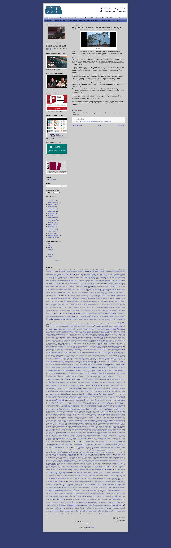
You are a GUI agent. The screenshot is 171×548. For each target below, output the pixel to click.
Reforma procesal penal (105, 469)
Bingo (66, 293)
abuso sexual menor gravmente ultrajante (98, 274)
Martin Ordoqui (112, 429)
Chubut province (65, 305)
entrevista (84, 341)
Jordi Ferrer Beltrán (114, 383)
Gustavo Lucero (105, 361)
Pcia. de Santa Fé (52, 233)
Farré (95, 347)
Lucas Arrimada (79, 415)
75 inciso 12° (88, 269)
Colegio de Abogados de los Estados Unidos (106, 308)
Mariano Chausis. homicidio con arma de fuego (101, 426)
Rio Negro (53, 475)
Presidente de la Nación (70, 461)
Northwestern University (73, 442)
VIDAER (57, 508)
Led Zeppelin (93, 406)
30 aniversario (77, 269)
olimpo (58, 444)
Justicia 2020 (112, 402)
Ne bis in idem (49, 439)
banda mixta (53, 292)
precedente (90, 460)
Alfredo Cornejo (105, 281)
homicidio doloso (86, 370)
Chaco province (84, 304)
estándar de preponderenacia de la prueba (74, 344)
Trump (102, 497)
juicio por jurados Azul (79, 394)
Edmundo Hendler (100, 337)
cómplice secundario (120, 310)
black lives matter (72, 293)
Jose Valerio (71, 390)
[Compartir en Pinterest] (83, 119)
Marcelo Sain (93, 421)
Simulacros (82, 20)
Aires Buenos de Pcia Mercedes (72, 278)
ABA (98, 269)
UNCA (74, 499)
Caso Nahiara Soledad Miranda (86, 301)
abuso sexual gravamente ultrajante (54, 274)
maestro (75, 418)
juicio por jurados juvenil (53, 396)
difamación (61, 334)
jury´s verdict (87, 402)
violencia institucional (67, 510)
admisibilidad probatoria (116, 275)
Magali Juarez (86, 418)
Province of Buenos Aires (93, 464)
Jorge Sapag (108, 386)
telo (47, 491)
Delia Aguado (89, 329)
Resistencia (90, 472)
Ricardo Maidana (86, 473)
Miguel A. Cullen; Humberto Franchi (103, 435)
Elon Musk (61, 340)
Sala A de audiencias (119, 478)
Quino (104, 467)
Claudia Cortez (99, 307)
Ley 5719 (83, 411)
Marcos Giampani (119, 421)
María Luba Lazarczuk (92, 424)
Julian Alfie (56, 397)
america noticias (109, 283)
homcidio (104, 364)
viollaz (74, 510)
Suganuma (109, 489)
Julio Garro (114, 397)
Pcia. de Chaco (51, 206)
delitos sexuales (55, 331)
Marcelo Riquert (85, 421)
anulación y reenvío (56, 287)
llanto (82, 414)
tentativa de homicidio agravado (111, 491)
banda (47, 292)
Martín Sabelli (49, 430)
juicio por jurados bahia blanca (93, 394)
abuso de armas (75, 271)
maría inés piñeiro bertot (60, 424)
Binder (62, 293)
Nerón (68, 439)
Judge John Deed (84, 391)
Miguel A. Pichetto (116, 435)
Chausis (104, 304)
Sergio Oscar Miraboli (101, 484)
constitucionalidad (60, 315)
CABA (66, 295)
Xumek (115, 511)
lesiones (60, 409)
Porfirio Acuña (59, 460)
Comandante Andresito (65, 310)
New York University (91, 439)
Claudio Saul (53, 308)
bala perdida (112, 290)
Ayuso (81, 290)
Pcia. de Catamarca (52, 204)
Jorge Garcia (49, 386)
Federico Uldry (69, 349)
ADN (124, 275)
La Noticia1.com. (103, 403)
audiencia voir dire (112, 289)
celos (84, 302)
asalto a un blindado (109, 287)
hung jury (87, 373)
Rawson (65, 469)
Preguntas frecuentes (92, 20)
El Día (102, 338)
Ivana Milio (80, 382)
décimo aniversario (53, 329)
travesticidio (72, 496)
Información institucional (51, 377)
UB (50, 499)
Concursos (98, 311)
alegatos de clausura (100, 280)
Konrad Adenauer (80, 403)
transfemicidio (55, 496)
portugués (66, 460)
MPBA (54, 438)
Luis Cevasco (122, 415)
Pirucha (92, 458)
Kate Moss (72, 403)
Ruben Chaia (76, 478)
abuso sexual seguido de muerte (118, 274)
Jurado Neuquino (79, 400)
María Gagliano (49, 424)
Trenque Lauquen (81, 496)
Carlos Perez (53, 299)
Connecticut (84, 313)
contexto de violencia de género (86, 315)
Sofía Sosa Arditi (97, 487)
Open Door (90, 444)
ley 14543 (66, 411)
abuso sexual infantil (68, 274)
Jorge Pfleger (72, 386)
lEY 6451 (89, 411)
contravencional (105, 315)
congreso (64, 313)
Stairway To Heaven (80, 489)
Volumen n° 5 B (116, 510)
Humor (81, 373)
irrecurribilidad (90, 380)
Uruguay (50, 256)
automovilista (50, 290)
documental (116, 334)
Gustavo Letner (96, 361)
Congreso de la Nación (73, 313)
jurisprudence (53, 402)
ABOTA (56, 271)
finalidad (49, 352)
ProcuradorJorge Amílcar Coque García (95, 463)
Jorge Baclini (64, 385)
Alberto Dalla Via (109, 278)
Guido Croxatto (49, 359)
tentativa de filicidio (84, 491)
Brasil (49, 243)
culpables (91, 325)
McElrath (69, 433)
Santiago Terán (59, 482)
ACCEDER (49, 49)
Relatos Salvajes (98, 470)
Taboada (83, 490)
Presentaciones (49, 461)
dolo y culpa (67, 335)
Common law (99, 310)
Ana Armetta (64, 284)
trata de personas (64, 496)
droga (119, 335)
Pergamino (79, 457)
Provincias (98, 466)
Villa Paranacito (96, 508)
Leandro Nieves (75, 406)
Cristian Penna (108, 321)
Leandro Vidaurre (84, 406)
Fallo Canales (76, 347)
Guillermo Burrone (67, 359)
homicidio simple (87, 372)
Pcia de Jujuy (116, 449)
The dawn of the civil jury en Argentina (87, 495)
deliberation (102, 329)
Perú (59, 458)
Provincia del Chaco (90, 466)
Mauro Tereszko (112, 432)
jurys (93, 402)
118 (71, 269)
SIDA (71, 485)
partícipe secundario (105, 447)
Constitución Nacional (50, 315)
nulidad (101, 442)
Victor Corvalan (84, 507)
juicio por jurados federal (120, 394)
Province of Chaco (104, 464)
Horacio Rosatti (59, 373)
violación (108, 508)
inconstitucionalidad (73, 376)
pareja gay (79, 447)
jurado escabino (111, 399)
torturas (123, 495)
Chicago (115, 304)
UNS (122, 502)
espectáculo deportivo (113, 343)
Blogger (92, 527)
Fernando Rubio (103, 350)
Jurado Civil (115, 20)
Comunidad (73, 311)
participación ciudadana (94, 447)
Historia (71, 364)
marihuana (62, 427)
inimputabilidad (89, 377)
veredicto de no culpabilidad (75, 505)
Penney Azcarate (71, 457)
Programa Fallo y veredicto (117, 463)
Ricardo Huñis (78, 473)
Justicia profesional (121, 402)
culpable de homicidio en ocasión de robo (60, 325)
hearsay (70, 362)
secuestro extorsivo (52, 484)
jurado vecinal (95, 400)
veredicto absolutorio (50, 505)
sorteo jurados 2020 (70, 489)
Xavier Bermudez (83, 511)
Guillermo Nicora (86, 359)
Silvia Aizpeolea (99, 485)
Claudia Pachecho (116, 307)
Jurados (113, 400)
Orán (95, 444)
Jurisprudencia (48, 20)
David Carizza (91, 328)
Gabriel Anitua (68, 355)
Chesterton (110, 304)
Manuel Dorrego (82, 420)
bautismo (99, 292)
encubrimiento (120, 340)
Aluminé (68, 283)
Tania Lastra (115, 490)
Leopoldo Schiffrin (112, 408)
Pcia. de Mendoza (52, 220)
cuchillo (90, 323)
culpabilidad (114, 323)
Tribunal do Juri (62, 497)
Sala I (47, 479)
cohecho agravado (76, 308)
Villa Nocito (88, 508)
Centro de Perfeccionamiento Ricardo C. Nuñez (101, 302)
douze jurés (113, 335)
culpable (81, 121)
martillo (63, 429)
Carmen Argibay (85, 299)
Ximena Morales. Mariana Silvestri (105, 511)
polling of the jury (50, 460)
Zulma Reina (102, 513)
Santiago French (119, 481)
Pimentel (87, 458)
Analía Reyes (97, 284)
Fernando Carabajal (66, 350)
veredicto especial (98, 505)
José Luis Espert (106, 388)
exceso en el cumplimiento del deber (98, 346)
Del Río (83, 329)
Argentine (92, 287)
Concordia (92, 311)
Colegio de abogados (91, 308)
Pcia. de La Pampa (52, 217)
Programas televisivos (51, 464)
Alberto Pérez (49, 280)
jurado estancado (120, 399)
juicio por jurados (95, 393)
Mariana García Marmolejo (74, 426)
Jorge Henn (56, 386)
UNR (119, 502)
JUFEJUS (79, 393)
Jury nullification (79, 402)
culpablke (98, 325)
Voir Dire (103, 510)
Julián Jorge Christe (72, 397)
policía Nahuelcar (119, 458)
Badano (96, 290)
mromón (58, 438)
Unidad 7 (99, 499)
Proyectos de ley (106, 466)
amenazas (101, 283)
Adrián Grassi (80, 277)
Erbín (103, 341)
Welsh (61, 511)
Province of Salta (55, 466)
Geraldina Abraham (77, 356)
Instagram (108, 377)
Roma (123, 476)
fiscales (74, 352)
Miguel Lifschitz (73, 436)
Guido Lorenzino (57, 359)
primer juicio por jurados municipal (111, 461)
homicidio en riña (109, 370)
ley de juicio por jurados (104, 411)
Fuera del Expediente (120, 353)
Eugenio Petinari (109, 344)
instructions (121, 379)
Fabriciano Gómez (67, 347)
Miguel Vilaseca (81, 436)
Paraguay (50, 252)
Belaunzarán (114, 292)
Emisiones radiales (98, 340)
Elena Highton (54, 340)
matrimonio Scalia (77, 432)
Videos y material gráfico (81, 17)
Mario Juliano (108, 427)
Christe (59, 305)
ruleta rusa (98, 478)
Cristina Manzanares (65, 323)
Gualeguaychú (120, 358)
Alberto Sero (56, 280)
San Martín (115, 480)
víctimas (77, 507)
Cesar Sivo (61, 304)
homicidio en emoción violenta (97, 370)
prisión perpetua (56, 463)
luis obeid (86, 417)
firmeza (65, 352)
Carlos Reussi (61, 299)
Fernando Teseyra (112, 350)
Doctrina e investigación (66, 17)
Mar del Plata (109, 420)
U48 (47, 499)
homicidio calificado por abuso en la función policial (62, 369)
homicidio (110, 364)
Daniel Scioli (98, 326)
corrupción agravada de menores (106, 316)
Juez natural (107, 391)
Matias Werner (69, 432)
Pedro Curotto (104, 455)
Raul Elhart (54, 469)
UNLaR (103, 502)
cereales (119, 302)
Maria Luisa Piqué (103, 424)
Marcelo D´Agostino (60, 421)
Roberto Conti (74, 475)
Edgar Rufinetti (70, 337)
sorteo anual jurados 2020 (114, 487)
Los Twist (67, 415)
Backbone (91, 290)
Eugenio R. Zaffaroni (119, 344)
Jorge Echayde (120, 385)
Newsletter (98, 439)
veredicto (120, 504)
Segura (59, 484)
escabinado (113, 341)
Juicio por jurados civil (108, 394)
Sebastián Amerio (89, 482)
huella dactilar (67, 373)
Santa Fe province (101, 481)
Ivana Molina (87, 382)
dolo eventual (53, 335)
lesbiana (49, 409)
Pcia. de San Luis (52, 230)
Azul (78, 121)
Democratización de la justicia (66, 331)
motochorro (48, 438)
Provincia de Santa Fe (79, 466)
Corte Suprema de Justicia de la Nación (63, 319)
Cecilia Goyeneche (60, 302)
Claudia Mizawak (107, 307)
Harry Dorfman (64, 362)
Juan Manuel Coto (121, 390)
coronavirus (70, 316)
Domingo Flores (80, 335)
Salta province (63, 479)
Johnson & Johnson (104, 383)
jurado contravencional (89, 399)
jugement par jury (86, 393)
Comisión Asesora (75, 310)
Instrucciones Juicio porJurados (91, 379)
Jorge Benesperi (80, 385)
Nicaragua (50, 249)
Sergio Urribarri (118, 484)
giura (76, 358)
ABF (52, 271)
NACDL (75, 438)
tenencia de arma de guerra (56, 491)
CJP (87, 307)
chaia (91, 304)
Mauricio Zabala (103, 432)
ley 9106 (94, 411)
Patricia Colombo (54, 449)
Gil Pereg (120, 356)
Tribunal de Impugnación (51, 497)
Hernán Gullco (56, 364)
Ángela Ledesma (96, 286)
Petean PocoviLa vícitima (66, 458)
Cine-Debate (92, 305)
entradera (79, 341)
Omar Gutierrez (65, 444)
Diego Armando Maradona (85, 332)
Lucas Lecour (87, 415)
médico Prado (88, 433)
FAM (81, 347)
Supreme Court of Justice (72, 490)
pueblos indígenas (58, 467)
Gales (119, 355)
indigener (103, 376)
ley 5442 (77, 411)
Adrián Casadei (72, 277)
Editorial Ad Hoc (90, 337)
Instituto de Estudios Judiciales (118, 377)
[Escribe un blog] (78, 119)
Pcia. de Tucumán (52, 237)
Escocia (61, 343)
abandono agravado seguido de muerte (109, 269)
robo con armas (55, 476)
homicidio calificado (103, 367)
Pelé (49, 457)
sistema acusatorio (67, 487)
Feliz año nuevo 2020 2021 (104, 349)
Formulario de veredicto (112, 352)
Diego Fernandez (105, 332)
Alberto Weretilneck (65, 280)
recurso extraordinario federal (80, 469)
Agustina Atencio (108, 277)
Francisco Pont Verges (109, 353)
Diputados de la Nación (75, 334)
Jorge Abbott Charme (55, 385)
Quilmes (98, 467)
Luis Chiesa (50, 417)
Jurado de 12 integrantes (101, 399)
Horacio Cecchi (117, 371)
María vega (54, 426)
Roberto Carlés (67, 475)
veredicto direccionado (87, 505)
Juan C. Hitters (86, 390)
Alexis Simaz (97, 281)
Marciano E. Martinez (110, 421)
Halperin (57, 362)
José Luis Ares (98, 388)
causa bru (115, 301)
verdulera (114, 504)
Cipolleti (106, 305)
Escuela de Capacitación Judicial (99, 343)
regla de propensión (52, 470)
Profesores (107, 463)
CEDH (76, 302)
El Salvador (50, 247)
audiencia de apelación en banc (84, 289)
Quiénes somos (54, 17)
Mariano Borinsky (85, 426)
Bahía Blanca (103, 290)
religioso (105, 470)
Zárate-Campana (94, 513)
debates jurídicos (107, 328)
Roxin (71, 478)
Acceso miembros (56, 260)
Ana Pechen (77, 284)
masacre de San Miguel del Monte (93, 430)
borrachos (99, 293)
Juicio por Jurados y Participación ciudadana (80, 396)
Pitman (96, 458)
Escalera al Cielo (121, 341)
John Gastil (87, 383)
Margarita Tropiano (84, 423)
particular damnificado (115, 447)
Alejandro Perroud (69, 281)
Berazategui (120, 292)
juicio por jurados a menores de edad (65, 394)
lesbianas (55, 409)
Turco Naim (112, 497)
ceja (80, 302)
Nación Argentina (52, 200)
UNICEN (83, 499)
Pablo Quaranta (73, 445)
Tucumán (107, 497)
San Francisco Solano (90, 479)
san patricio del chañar (72, 481)
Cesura (67, 304)
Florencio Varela (97, 352)
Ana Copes (70, 284)
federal (115, 347)
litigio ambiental (62, 414)
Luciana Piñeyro (94, 415)
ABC (120, 269)
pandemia (55, 447)
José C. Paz (65, 388)
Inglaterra (69, 377)
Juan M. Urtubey (111, 390)
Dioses (67, 334)
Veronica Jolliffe (49, 507)
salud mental (70, 479)
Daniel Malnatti (82, 326)
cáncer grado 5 (51, 298)
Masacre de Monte (80, 430)
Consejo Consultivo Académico (94, 313)
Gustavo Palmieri (114, 361)
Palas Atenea (114, 445)
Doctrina (108, 334)
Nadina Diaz (92, 438)
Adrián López (87, 277)
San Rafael (80, 481)
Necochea (56, 439)
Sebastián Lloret (108, 482)
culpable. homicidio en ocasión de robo (79, 325)
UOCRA (56, 504)
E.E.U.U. (58, 337)
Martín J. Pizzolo (87, 429)
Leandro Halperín (66, 406)
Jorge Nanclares (63, 386)
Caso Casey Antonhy (64, 301)
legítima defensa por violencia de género (69, 408)
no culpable (76, 441)
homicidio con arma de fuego (118, 369)
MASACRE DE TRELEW (108, 430)
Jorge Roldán (80, 386)
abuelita (68, 271)
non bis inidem (116, 441)
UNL (99, 502)
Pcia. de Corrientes (52, 210)
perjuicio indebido (108, 457)
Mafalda (80, 418)
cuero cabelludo (97, 323)
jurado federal (51, 400)
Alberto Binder (92, 278)
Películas (53, 457)
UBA (54, 499)
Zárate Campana (85, 513)
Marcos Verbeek (66, 423)
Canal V (123, 296)
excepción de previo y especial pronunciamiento (78, 346)
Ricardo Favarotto (69, 473)
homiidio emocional (108, 371)
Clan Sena (92, 307)
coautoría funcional (67, 308)
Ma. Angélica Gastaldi (116, 417)
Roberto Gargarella (102, 475)
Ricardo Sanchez (105, 473)
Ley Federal (82, 412)
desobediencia (87, 121)
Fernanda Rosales (57, 350)
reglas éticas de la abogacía (87, 470)
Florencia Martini (89, 352)
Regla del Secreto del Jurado (64, 470)
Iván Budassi (73, 382)
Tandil (109, 490)
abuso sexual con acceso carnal (100, 271)
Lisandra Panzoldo (106, 412)
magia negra (93, 418)
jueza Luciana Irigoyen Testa (59, 393)
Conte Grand (75, 315)
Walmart (57, 511)
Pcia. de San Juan (52, 228)
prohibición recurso (63, 464)
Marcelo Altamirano (50, 421)
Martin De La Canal (79, 429)
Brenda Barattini (115, 293)
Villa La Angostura (75, 508)
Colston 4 (57, 310)
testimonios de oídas (54, 495)
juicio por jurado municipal (114, 393)
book (88, 293)
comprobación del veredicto (53, 311)
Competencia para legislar (109, 310)
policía (113, 458)
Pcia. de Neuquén (52, 222)
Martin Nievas (104, 429)
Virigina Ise (96, 510)
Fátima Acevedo (101, 347)
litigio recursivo (70, 414)
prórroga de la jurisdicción (81, 464)
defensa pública (62, 329)
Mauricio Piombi (95, 432)
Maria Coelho (92, 423)
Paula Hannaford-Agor (64, 449)
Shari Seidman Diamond (62, 485)
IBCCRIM (118, 373)
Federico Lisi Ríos (60, 349)
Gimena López (49, 358)
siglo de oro (85, 485)
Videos (62, 508)
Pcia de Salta (68, 451)
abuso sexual (85, 271)
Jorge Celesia (106, 385)
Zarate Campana (76, 513)
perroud (121, 457)
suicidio (114, 489)
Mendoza (54, 435)
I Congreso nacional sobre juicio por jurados (100, 373)
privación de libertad (66, 463)
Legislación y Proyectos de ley (97, 17)
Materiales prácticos (60, 20)
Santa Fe (94, 481)
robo (108, 475)
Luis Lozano (70, 417)
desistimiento (57, 332)
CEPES (113, 302)
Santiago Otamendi (50, 482)
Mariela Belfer (56, 427)
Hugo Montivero (75, 373)
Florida (104, 352)
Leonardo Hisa (91, 408)
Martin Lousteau (96, 429)
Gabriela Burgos (112, 355)
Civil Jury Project (68, 307)
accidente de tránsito (70, 275)
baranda (64, 292)
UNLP (108, 502)
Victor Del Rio (92, 507)
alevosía (85, 281)
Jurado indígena (60, 400)
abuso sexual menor (81, 274)
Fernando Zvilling (121, 350)
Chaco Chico (77, 304)
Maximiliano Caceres (55, 433)
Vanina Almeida (107, 504)
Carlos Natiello (117, 298)
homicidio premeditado (63, 371)
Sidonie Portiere (77, 485)
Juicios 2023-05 (119, 396)
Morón (121, 436)
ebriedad (63, 337)
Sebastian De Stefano (99, 482)
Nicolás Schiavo (49, 441)
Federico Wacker (77, 349)
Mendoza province (63, 435)
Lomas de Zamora (103, 414)
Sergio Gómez (83, 484)
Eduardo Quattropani (61, 338)
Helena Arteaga (120, 362)
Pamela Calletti (121, 445)
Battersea (93, 292)
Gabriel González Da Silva (85, 355)
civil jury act (60, 307)
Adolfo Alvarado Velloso (52, 277)
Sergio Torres (110, 484)
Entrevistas (90, 341)
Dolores (73, 335)
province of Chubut (114, 464)
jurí (48, 402)
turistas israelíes (120, 497)
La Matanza (94, 403)
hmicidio (82, 364)
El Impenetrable (109, 338)
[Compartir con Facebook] (81, 119)
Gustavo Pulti (122, 361)
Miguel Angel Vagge (58, 436)
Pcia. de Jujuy (51, 215)
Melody (102, 433)
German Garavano (104, 356)
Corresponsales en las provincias (90, 316)
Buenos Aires (53, 295)
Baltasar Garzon (119, 290)
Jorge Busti (88, 385)
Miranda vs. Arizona (115, 436)
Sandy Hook (87, 481)
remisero (110, 470)
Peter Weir (82, 458)
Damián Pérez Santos (118, 325)
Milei (87, 436)
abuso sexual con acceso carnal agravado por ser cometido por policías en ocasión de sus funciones (102, 272)
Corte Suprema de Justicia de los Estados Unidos (85, 319)
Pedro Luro (111, 455)
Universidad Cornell (113, 501)
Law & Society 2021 (105, 405)
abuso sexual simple (52, 275)
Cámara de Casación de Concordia (84, 295)
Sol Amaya (104, 487)
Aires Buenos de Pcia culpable (57, 278)
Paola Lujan (61, 447)
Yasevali (53, 513)
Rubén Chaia (83, 478)
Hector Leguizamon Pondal (102, 362)
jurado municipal (70, 400)
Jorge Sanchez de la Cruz (90, 386)
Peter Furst (75, 458)
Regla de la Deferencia (120, 469)
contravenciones (113, 315)
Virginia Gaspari (89, 510)
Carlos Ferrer (109, 298)
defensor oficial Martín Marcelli (73, 329)
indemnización (83, 376)
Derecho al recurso (109, 331)
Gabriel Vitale (104, 355)
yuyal (70, 513)
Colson (52, 310)
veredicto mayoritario (117, 505)
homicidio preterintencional (75, 371)
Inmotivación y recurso (99, 377)
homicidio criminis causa (54, 370)
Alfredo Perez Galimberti (58, 283)
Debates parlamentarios (119, 328)
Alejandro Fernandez (50, 281)
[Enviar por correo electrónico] (76, 119)
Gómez (87, 358)
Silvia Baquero (107, 485)
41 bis (83, 269)
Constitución (120, 313)
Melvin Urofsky (117, 433)
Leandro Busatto (57, 406)
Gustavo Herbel (87, 361)
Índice (89, 376)
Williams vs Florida (74, 511)
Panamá (50, 251)
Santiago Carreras (111, 481)
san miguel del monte (52, 481)
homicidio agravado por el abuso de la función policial (76, 365)
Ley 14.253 (59, 411)
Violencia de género (55, 510)
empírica (114, 340)
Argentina (85, 288)
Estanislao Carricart (89, 344)
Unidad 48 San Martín (91, 499)
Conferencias (55, 313)
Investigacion (49, 380)
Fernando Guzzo (76, 350)
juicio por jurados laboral (64, 396)
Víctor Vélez (107, 507)
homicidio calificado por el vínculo (81, 369)
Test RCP (110, 493)
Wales (52, 511)
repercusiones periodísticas (119, 470)
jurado (47, 399)
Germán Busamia (95, 356)
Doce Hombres (93, 334)
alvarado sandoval (75, 283)
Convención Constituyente (51, 316)
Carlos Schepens (68, 299)
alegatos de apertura (90, 280)
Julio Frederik (108, 397)
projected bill (71, 464)
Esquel (121, 343)
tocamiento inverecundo (101, 495)
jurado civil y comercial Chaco (76, 399)
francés (83, 353)
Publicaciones (49, 467)
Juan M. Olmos (102, 390)
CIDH (72, 305)
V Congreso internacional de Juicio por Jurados (76, 504)
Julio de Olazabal (100, 397)
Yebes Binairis (59, 513)
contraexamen (98, 315)
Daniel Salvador (90, 326)
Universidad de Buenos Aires (58, 502)
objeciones (111, 442)
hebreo (75, 362)
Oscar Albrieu (106, 444)
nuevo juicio (95, 442)
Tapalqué (121, 490)
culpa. (108, 323)
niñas (63, 441)
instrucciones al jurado (76, 379)
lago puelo (59, 405)
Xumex (119, 511)
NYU (106, 442)
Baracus (59, 292)
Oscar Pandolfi (113, 444)
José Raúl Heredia (56, 390)
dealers (101, 328)
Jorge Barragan (72, 385)
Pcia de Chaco (97, 449)
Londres (112, 414)
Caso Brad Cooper (55, 301)
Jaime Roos (118, 382)
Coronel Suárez (78, 316)
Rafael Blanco (115, 467)
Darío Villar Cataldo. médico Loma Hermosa (68, 328)
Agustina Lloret (116, 277)
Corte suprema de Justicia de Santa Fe (106, 319)
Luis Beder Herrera (112, 415)
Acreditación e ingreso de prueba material (91, 275)
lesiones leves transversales (96, 409)
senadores (77, 484)
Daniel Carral (49, 326)
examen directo (63, 346)
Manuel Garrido (91, 420)
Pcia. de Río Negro (52, 224)
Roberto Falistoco (92, 475)
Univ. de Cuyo (68, 501)
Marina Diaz (68, 427)
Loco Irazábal (87, 414)
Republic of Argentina (53, 472)
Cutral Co (111, 325)
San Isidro (99, 479)
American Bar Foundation (119, 283)
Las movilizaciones (71, 405)
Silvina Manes (122, 485)
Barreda (87, 292)
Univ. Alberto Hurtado (58, 501)
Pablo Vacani (98, 445)
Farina (91, 347)
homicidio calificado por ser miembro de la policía (100, 369)
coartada (59, 308)
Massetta (48, 432)
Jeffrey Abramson (79, 383)
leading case (49, 406)
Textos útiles (74, 495)
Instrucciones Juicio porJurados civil (108, 379)
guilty (93, 359)
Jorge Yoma (116, 386)
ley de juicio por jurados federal (71, 412)
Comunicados (64, 312)
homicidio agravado (120, 364)
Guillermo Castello (76, 359)
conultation (121, 315)
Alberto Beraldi (84, 278)
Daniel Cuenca (58, 326)
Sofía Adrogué (75, 487)
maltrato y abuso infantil (51, 420)
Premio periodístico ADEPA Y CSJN (115, 460)
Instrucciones (65, 379)
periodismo (100, 457)
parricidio (85, 447)
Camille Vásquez (86, 296)
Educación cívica (71, 338)
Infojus (122, 376)
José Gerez (83, 388)
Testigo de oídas (116, 493)
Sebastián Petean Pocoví (119, 482)
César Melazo (55, 304)
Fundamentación (59, 355)
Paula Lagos (73, 449)
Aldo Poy (82, 280)
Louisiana (72, 415)
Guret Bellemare (99, 359)
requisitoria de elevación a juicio (79, 472)
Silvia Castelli (114, 485)
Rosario (49, 478)
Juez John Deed (99, 391)
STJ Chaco (103, 489)
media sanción (75, 433)
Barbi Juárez (70, 292)
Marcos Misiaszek (49, 423)
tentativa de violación (81, 493)
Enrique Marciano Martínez (61, 341)
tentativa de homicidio (95, 492)
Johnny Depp (95, 383)
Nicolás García (120, 439)
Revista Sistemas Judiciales (117, 472)
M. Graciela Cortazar (106, 417)
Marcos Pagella (58, 423)
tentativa (65, 491)
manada (59, 420)
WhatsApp (67, 511)
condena (105, 311)
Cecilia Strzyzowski (70, 302)
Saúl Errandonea (74, 482)
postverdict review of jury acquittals (78, 460)
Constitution (68, 315)
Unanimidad (59, 499)
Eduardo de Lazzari (112, 337)
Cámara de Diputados (56, 296)
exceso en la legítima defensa (114, 346)
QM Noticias (91, 467)
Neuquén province (75, 439)
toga (109, 495)
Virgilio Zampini (81, 510)
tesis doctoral (99, 493)
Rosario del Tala (55, 478)
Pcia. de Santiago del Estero (54, 235)
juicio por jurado (104, 393)
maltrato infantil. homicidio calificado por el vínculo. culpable (110, 418)
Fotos (63, 353)
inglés (83, 377)
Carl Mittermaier (59, 298)
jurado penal (87, 400)
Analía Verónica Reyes (106, 284)
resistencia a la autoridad (105, 121)
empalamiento (108, 340)
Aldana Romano (74, 280)
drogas (123, 335)
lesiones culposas (68, 409)
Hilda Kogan (66, 364)
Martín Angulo (70, 429)
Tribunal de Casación (117, 496)
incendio (59, 376)
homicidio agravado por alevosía (55, 365)
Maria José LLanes (72, 424)
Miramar (107, 436)
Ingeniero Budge (61, 377)
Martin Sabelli (120, 429)
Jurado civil (53, 399)
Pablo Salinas (81, 445)
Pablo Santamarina (90, 445)
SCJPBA (82, 482)
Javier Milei (62, 383)
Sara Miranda (67, 482)
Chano (95, 304)
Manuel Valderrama (101, 420)
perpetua (116, 457)
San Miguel (122, 479)
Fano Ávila (86, 347)
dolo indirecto (60, 335)
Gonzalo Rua (101, 358)
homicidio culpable (67, 370)
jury (68, 402)
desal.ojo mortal (49, 332)
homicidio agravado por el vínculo (98, 366)
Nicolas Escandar (112, 439)
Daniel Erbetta (66, 326)
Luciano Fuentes (103, 415)
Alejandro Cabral (110, 280)
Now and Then (88, 442)
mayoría (63, 433)
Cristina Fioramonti (56, 323)
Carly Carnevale (77, 299)
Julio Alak (87, 397)
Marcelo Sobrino (101, 421)
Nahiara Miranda (100, 438)
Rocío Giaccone (64, 476)
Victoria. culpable (49, 508)
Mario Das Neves (92, 427)
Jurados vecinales (121, 400)
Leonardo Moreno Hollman (101, 408)
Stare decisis (88, 489)
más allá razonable (66, 430)
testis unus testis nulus (65, 495)
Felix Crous (85, 349)
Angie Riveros (105, 286)
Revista (108, 472)
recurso (70, 469)
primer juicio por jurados (97, 461)
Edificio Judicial (77, 337)
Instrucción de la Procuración (54, 379)
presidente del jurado (82, 461)
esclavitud (50, 343)
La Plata (110, 403)
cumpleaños (104, 325)
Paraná (73, 447)
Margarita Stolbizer (75, 423)
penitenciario (63, 457)
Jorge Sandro (101, 386)
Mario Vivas (57, 429)
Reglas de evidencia (75, 470)
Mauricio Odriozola (87, 432)
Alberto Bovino (101, 278)
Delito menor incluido (111, 329)
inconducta (65, 376)
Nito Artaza (68, 441)
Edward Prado (80, 338)
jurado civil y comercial (63, 399)
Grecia (114, 358)
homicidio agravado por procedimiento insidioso (61, 367)
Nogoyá (109, 441)
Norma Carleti (63, 442)
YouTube (65, 513)
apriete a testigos (77, 287)
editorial (84, 337)
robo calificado (114, 475)
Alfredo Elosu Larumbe (115, 281)
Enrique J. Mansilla (50, 341)
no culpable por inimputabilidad (90, 441)
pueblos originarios (68, 467)
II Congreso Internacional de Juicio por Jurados (76, 375)
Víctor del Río (100, 507)
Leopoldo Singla (121, 408)
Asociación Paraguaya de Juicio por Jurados (61, 289)
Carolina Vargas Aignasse (105, 299)
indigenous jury (110, 376)
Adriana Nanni (95, 277)
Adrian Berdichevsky (63, 277)
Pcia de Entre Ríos (107, 449)
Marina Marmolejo (76, 427)
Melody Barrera (109, 433)
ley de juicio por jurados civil (57, 412)
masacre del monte (119, 430)
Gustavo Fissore (67, 361)
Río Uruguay (59, 475)
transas (49, 496)
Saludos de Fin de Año (79, 479)
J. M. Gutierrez (102, 382)
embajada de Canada (87, 340)
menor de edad (72, 435)
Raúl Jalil (60, 469)
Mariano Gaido (116, 426)
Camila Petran (78, 296)
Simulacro (50, 487)
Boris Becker (93, 293)
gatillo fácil (55, 356)
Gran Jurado (108, 358)
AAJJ (94, 269)
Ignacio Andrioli (53, 375)
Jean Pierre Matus (70, 383)
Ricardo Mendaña (96, 473)
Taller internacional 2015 (92, 490)
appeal (70, 287)
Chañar (99, 304)
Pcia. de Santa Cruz (52, 231)
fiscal (70, 352)
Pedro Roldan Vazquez (120, 455)
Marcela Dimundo (119, 420)
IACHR (113, 373)
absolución (62, 271)
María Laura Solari (82, 424)
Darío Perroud (55, 328)
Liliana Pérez (97, 412)
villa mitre (82, 508)
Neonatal (64, 439)
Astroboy (74, 289)
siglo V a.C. (91, 485)
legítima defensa (118, 406)
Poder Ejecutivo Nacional (105, 458)
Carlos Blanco (83, 298)
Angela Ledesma (87, 286)
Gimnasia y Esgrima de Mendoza (61, 358)
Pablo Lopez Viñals (56, 445)
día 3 (77, 332)
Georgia (70, 356)
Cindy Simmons (85, 305)
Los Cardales (54, 415)
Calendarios (72, 295)
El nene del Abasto (118, 338)
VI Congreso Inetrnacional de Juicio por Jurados (64, 507)
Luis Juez (64, 417)
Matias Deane (55, 432)
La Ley (87, 403)
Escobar (55, 343)
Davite (96, 328)
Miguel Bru (66, 436)
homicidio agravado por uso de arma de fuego (84, 367)
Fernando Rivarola (94, 350)
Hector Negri (112, 362)
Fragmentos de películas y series (73, 353)
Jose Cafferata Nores (74, 388)
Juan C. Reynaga (94, 390)
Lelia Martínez (83, 408)
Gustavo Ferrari (58, 361)
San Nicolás (62, 481)
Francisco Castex (90, 353)
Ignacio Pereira (61, 375)
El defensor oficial (95, 338)
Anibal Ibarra (120, 286)
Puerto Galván (77, 467)
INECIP (116, 376)
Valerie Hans (98, 504)
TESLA (104, 493)
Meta (84, 435)
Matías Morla (62, 432)
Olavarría (53, 444)
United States (49, 501)
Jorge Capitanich (96, 385)
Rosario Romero (64, 478)
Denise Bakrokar (79, 331)
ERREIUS (108, 341)
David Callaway (83, 328)
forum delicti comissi (56, 353)
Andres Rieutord (63, 286)
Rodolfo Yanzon (81, 476)
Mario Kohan (117, 427)
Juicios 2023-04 (111, 396)
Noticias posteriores (77, 125)
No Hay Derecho (102, 441)
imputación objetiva (52, 376)
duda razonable (51, 337)
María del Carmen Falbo (118, 423)
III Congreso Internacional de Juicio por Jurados (98, 375)
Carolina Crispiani (95, 299)
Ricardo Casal (59, 474)
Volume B (109, 510)
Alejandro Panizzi (60, 281)
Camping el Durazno (97, 297)
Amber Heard (94, 283)
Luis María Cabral (79, 417)
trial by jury (97, 496)
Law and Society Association (117, 405)
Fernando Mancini (85, 350)
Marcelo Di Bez (77, 421)
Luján (98, 417)
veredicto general (107, 505)
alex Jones (91, 281)
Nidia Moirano (57, 441)
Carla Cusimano (67, 298)
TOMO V (113, 495)
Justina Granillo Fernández (53, 403)
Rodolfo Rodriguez (73, 476)
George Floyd (63, 356)
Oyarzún (48, 445)
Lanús (64, 405)
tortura (118, 495)
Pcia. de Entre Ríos (52, 213)
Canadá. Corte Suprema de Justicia (112, 296)
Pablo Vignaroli (106, 445)
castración (97, 301)
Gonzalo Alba (93, 358)
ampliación (57, 284)
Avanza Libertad (68, 290)
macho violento (58, 418)
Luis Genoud (57, 417)
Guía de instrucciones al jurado (115, 17)
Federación (109, 347)
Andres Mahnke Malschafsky (52, 286)
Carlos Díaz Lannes (101, 298)
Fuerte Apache (51, 355)
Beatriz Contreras (106, 292)
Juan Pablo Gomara (70, 391)
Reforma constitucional (92, 469)
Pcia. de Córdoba (52, 211)
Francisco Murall (98, 353)
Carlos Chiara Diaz (91, 298)
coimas (83, 308)
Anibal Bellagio (113, 286)
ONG (85, 444)
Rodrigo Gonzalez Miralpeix (107, 476)
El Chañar (88, 338)
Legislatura (110, 406)
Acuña (103, 275)
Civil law (83, 307)
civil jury (54, 307)
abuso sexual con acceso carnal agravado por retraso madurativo (66, 272)
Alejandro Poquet (78, 281)
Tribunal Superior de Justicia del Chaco (75, 497)
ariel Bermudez (99, 287)
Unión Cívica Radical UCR (118, 499)
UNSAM (48, 504)
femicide (113, 349)
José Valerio (78, 390)
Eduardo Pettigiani (51, 338)
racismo (108, 467)
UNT (52, 504)
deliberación (96, 329)
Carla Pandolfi (75, 298)
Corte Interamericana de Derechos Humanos (91, 318)
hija (61, 364)
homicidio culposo (77, 370)
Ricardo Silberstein (115, 473)
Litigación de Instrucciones (51, 414)
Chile (49, 245)
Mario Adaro (83, 427)
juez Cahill (92, 391)
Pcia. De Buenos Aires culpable (116, 451)
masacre (73, 430)
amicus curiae (51, 284)
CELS (88, 302)
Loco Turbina (94, 414)
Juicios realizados (72, 20)
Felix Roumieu (93, 349)
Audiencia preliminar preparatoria (100, 289)
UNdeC (78, 499)
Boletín (79, 293)
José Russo (64, 390)
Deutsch (72, 332)
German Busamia (86, 356)
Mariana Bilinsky (62, 426)
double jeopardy (105, 335)
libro (92, 412)
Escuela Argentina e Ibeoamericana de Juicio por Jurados (77, 343)
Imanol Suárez (114, 375)
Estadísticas (49, 344)
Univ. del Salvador (77, 501)
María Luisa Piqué (113, 424)
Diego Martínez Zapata (115, 332)
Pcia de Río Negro (58, 451)
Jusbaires (97, 402)
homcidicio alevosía (97, 364)
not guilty (81, 442)
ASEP (116, 287)
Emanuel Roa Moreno (76, 340)
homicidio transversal (98, 371)
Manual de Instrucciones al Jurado (70, 420)
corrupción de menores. (120, 316)
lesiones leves (85, 409)
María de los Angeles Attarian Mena (104, 423)
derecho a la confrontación (97, 331)
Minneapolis (101, 436)
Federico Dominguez (50, 349)
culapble (103, 323)
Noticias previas (120, 125)
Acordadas (78, 275)
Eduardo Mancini (121, 337)
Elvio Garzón (67, 340)
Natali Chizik (120, 438)
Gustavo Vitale (51, 362)
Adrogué (101, 277)
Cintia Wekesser (100, 305)
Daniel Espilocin (74, 326)
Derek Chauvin (120, 331)
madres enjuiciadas (67, 418)
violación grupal (116, 508)
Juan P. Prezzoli (61, 391)
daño (111, 326)
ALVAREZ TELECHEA (85, 283)
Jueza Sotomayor (71, 393)
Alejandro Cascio (119, 280)
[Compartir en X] (80, 119)
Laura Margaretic (88, 405)
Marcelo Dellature (68, 421)
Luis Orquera (92, 417)
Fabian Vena (59, 347)
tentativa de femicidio (73, 491)
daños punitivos (117, 326)
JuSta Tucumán (105, 402)
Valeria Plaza (90, 504)
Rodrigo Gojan (97, 476)
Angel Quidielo (79, 286)
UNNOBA (114, 502)
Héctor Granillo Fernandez (86, 362)
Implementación (121, 375)
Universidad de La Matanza (72, 502)
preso (89, 461)
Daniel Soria (105, 326)
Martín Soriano (57, 430)
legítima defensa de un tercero (52, 408)
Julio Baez (93, 397)
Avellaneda (75, 290)
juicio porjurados (94, 396)
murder (63, 438)
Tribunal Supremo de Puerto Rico (92, 497)
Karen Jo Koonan (64, 403)
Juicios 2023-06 (49, 397)
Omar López (72, 444)
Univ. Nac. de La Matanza (100, 501)
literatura (121, 412)
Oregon (99, 444)
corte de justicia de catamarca (54, 318)
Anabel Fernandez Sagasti (87, 284)
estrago (96, 344)
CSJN (86, 323)
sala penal (57, 479)
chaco (71, 304)
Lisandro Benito (115, 412)
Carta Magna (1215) (116, 299)
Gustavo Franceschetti (77, 361)
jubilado (77, 391)
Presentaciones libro (59, 461)
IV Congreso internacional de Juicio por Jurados (57, 382)
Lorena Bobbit (118, 414)
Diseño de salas (85, 334)
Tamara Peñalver (102, 490)
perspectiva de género (51, 458)
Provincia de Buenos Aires (67, 466)
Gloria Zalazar (81, 358)
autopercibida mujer (59, 290)
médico (81, 433)
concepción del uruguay (83, 311)
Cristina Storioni (75, 323)
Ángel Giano (71, 286)
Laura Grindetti (80, 405)
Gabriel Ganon (75, 355)
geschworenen (113, 356)
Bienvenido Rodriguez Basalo (52, 293)
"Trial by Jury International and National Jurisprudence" (57, 269)
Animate (48, 287)
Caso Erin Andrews (75, 301)
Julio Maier (121, 397)
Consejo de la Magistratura (109, 313)
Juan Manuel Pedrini (52, 391)
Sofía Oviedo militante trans (86, 487)
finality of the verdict (57, 352)
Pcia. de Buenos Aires (53, 202)
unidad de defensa (107, 499)
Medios (95, 433)
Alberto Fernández (119, 278)
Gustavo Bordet (108, 359)
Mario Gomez (100, 427)
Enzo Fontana (97, 341)
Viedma (67, 508)
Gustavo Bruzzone (119, 359)
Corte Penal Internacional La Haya (109, 318)
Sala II (51, 479)
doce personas (101, 334)
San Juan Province (107, 479)
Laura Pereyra (96, 405)
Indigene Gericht (95, 376)
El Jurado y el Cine (105, 20)
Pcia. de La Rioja (52, 219)
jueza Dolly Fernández (116, 391)
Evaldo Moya (49, 346)
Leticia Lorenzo (108, 409)
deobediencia (87, 331)
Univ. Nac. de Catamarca (88, 501)
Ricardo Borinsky (50, 473)
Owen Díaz (121, 444)
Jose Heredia (91, 388)
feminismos (48, 350)
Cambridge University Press (68, 296)
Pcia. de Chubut (51, 208)
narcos (114, 438)
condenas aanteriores (113, 311)
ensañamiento (72, 341)
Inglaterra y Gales (76, 377)
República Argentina (65, 472)
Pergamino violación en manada (90, 457)
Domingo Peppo (88, 335)
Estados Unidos (58, 344)
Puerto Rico (50, 254)
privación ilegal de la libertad (79, 463)
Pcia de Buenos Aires (95, 121)
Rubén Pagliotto (91, 478)
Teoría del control (90, 493)
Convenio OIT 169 (62, 316)
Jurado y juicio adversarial (104, 400)
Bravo (109, 293)
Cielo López (77, 305)
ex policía (56, 346)
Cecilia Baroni (122, 301)
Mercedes (79, 435)
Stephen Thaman (95, 489)
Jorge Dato (113, 385)
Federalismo (120, 347)
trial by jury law (106, 496)
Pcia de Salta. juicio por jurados (79, 451)
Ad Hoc (107, 275)
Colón (119, 308)
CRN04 (81, 323)
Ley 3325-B (71, 411)
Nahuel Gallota (108, 438)
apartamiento (64, 287)
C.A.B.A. (50, 199)
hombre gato (88, 364)
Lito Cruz (77, 414)
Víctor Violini (120, 507)
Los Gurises (60, 415)
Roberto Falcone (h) (83, 475)
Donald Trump (96, 335)
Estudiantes (101, 344)
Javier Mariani (56, 383)
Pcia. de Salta (51, 226)
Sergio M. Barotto (91, 484)
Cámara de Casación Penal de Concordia (101, 295)
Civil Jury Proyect (76, 307)
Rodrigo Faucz (90, 476)
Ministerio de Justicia (93, 436)
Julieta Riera (80, 397)
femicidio (119, 349)
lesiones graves (76, 409)
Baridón (76, 292)
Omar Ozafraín (79, 444)
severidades (51, 485)
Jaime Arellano (111, 382)
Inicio (46, 17)
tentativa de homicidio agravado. (68, 493)
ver (78, 114)
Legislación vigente (102, 406)
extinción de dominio (50, 347)
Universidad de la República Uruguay (88, 502)
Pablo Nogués (65, 445)
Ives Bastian (94, 382)
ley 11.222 (53, 411)
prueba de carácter (119, 466)
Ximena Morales (92, 511)
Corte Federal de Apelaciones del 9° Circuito (71, 318)
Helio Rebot (48, 364)
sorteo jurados (59, 489)
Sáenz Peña (110, 478)
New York (83, 439)
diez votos (55, 334)
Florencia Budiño (80, 352)
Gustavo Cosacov (50, 361)
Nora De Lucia (55, 442)
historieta (77, 364)
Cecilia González (51, 302)
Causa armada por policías (106, 301)
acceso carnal (61, 275)
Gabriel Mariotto (96, 355)
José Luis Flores (115, 388)
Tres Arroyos (90, 496)
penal (58, 457)
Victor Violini (114, 507)
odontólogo (117, 442)
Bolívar (83, 293)
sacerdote (104, 478)
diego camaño (96, 332)
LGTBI (88, 412)
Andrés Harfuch (117, 285)
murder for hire (70, 438)
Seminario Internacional (68, 484)
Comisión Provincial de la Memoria (88, 310)
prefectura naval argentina (100, 460)
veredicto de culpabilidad (62, 505)
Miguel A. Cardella (91, 435)
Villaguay (102, 508)
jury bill (72, 402)
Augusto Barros (121, 289)
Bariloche (82, 292)
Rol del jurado (118, 476)
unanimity (69, 499)
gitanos (71, 358)
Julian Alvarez (63, 397)
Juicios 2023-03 (102, 396)
